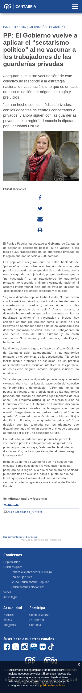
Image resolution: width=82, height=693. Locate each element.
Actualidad (12, 608)
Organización (11, 562)
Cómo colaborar (39, 614)
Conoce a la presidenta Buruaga (31, 572)
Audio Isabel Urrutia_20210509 (25, 512)
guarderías (58, 27)
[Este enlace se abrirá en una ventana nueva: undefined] (40, 198)
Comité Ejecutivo (21, 577)
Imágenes (9, 625)
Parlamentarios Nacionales (27, 587)
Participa (37, 608)
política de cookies (52, 685)
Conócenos (12, 555)
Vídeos (7, 619)
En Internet (36, 619)
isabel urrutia (14, 27)
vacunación (37, 27)
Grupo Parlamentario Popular (30, 582)
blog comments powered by (20, 537)
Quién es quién (12, 567)
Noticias (8, 614)
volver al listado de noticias (41, 539)
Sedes (7, 592)
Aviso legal (10, 597)
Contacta (35, 625)
